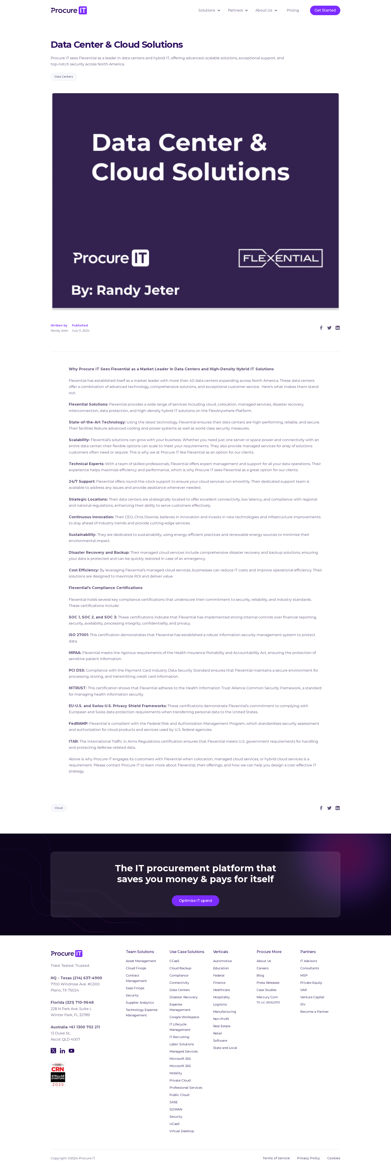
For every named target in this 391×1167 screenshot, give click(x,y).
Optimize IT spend (195, 900)
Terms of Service (276, 1158)
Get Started (325, 10)
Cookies (333, 1158)
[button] (209, 10)
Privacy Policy (308, 1158)
